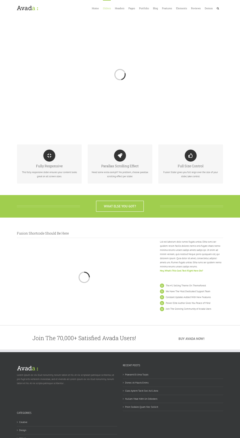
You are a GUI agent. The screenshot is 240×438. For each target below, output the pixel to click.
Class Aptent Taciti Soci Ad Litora (141, 390)
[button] (218, 8)
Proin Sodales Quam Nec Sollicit (141, 406)
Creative (23, 422)
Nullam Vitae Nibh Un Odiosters (141, 398)
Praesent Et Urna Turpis (136, 374)
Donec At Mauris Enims (136, 382)
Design (22, 430)
